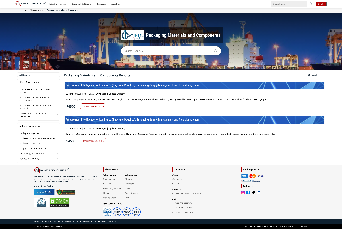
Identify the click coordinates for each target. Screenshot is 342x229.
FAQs (127, 197)
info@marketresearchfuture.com (187, 193)
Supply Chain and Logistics (38, 148)
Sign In (321, 4)
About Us (115, 4)
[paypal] (44, 192)
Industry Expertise (57, 4)
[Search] (310, 4)
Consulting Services (112, 188)
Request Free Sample (93, 106)
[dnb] (41, 202)
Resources (101, 4)
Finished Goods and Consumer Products (38, 91)
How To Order (109, 197)
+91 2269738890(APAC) (182, 212)
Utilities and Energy (38, 158)
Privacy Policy (56, 226)
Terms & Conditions (42, 226)
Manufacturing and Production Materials (38, 107)
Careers (175, 183)
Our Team (129, 183)
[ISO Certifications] (122, 211)
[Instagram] (243, 192)
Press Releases (131, 193)
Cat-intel (107, 183)
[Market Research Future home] (31, 4)
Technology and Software (38, 153)
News (127, 188)
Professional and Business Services (38, 138)
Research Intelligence (81, 4)
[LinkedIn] (258, 192)
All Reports (24, 74)
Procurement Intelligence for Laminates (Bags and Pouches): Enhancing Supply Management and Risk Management (132, 85)
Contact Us (177, 179)
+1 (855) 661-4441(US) (182, 203)
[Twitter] (253, 192)
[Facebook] (248, 192)
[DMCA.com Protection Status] (59, 202)
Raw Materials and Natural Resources (38, 115)
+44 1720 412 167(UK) (182, 207)
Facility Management (38, 133)
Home (24, 10)
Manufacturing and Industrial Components (36, 10)
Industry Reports (110, 179)
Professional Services (38, 143)
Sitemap (107, 193)
